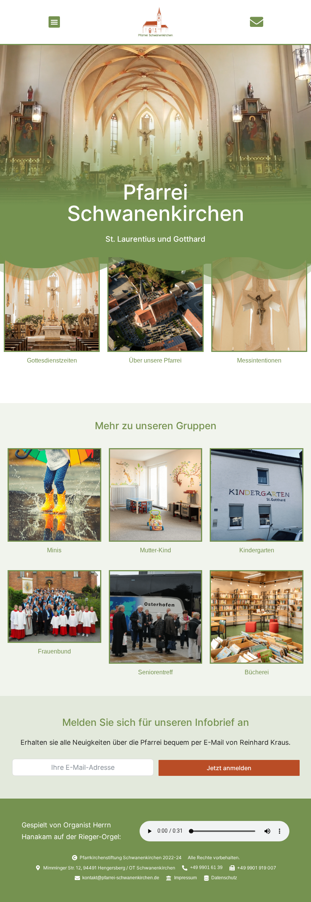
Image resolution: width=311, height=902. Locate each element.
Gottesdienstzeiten (52, 360)
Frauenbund (54, 651)
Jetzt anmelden (229, 768)
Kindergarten (256, 550)
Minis (54, 550)
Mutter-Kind (155, 550)
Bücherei (257, 672)
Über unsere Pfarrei (155, 360)
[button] (54, 22)
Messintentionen (259, 360)
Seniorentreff (155, 672)
